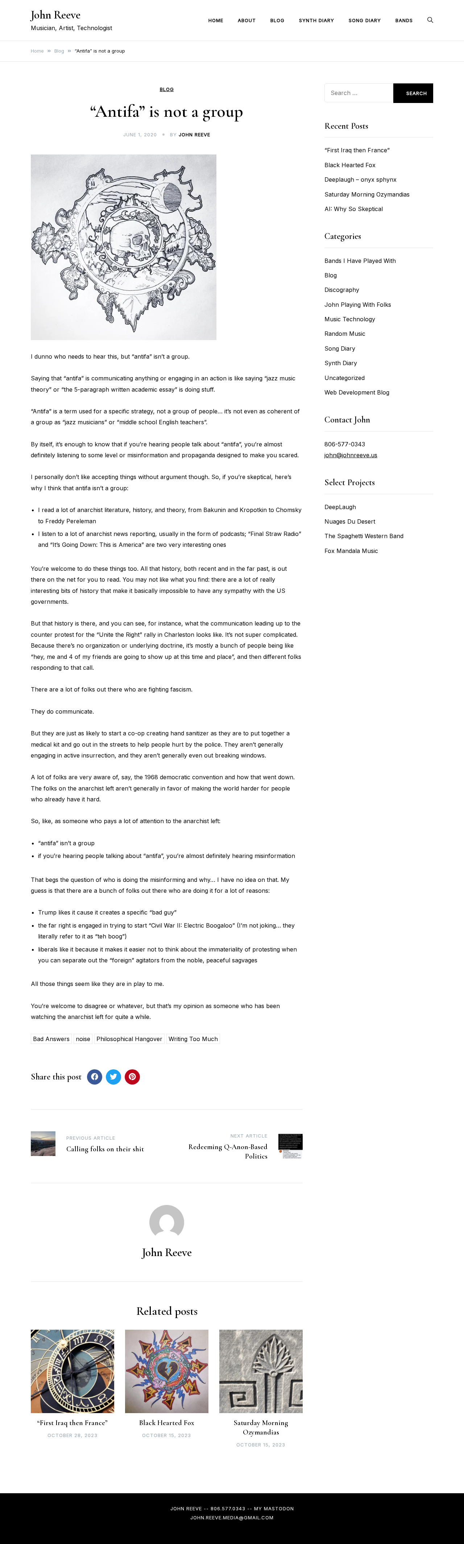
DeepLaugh (340, 507)
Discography (341, 289)
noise (83, 1039)
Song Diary (365, 20)
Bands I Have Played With (360, 260)
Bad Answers (51, 1039)
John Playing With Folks (357, 304)
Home (215, 20)
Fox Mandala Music (351, 550)
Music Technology (349, 319)
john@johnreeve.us (350, 455)
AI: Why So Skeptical (353, 208)
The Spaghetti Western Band (363, 536)
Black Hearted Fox (166, 1423)
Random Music (344, 333)
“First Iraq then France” (72, 1423)
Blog (277, 20)
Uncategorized (344, 377)
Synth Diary (316, 20)
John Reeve (55, 15)
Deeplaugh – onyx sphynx (360, 179)
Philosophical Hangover (129, 1039)
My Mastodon (274, 1508)
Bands (404, 20)
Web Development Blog (356, 392)
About (247, 20)
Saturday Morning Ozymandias (367, 194)
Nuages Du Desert (349, 521)
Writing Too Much (193, 1039)
